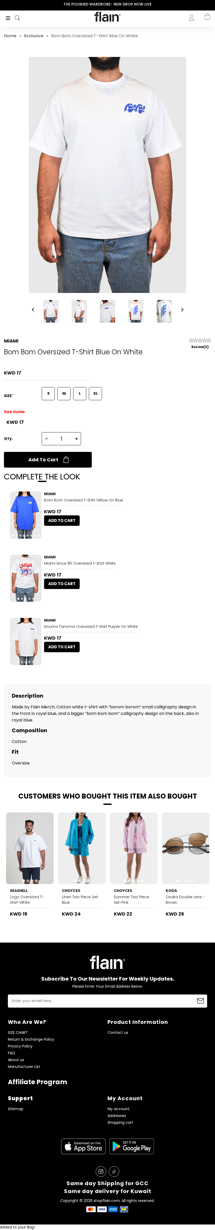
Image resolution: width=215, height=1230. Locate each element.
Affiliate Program (37, 1082)
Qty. (8, 438)
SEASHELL (19, 890)
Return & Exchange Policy (31, 1039)
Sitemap (15, 1108)
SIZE (8, 395)
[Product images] (25, 515)
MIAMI (11, 341)
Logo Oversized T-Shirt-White (27, 899)
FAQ (11, 1053)
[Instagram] (101, 1171)
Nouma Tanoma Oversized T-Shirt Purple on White (91, 626)
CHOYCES (71, 890)
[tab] (13, 535)
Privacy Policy (20, 1046)
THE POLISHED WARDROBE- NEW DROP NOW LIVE (107, 4)
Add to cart (43, 459)
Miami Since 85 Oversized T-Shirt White (80, 563)
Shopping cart (120, 1122)
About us (16, 1059)
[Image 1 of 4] (30, 848)
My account (119, 1108)
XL (95, 393)
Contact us (118, 1032)
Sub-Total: (190, 45)
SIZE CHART (18, 1032)
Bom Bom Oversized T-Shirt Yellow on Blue (83, 500)
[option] (107, 4)
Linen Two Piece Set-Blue (80, 899)
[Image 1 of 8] (25, 515)
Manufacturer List (24, 1066)
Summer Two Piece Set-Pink (131, 899)
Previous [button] (3, 4)
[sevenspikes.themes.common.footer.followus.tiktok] (114, 1171)
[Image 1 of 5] (25, 578)
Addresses (117, 1115)
